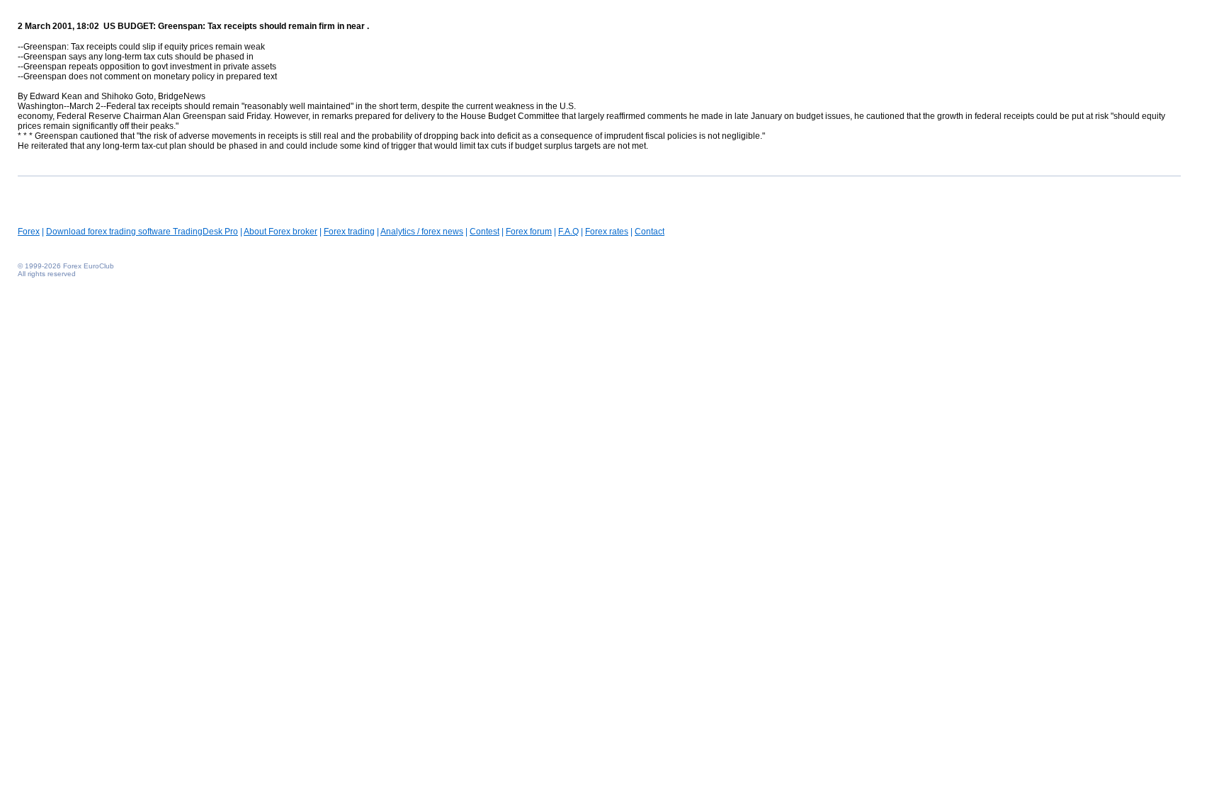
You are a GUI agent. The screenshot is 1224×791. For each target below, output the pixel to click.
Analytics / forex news (421, 232)
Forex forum (529, 232)
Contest (484, 232)
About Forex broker (280, 232)
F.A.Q (568, 232)
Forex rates (606, 232)
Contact (649, 232)
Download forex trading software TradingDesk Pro (142, 232)
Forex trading (349, 232)
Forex (29, 232)
